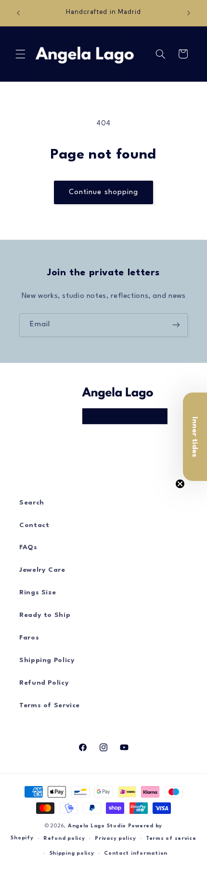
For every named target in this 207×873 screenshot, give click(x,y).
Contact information (136, 853)
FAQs (28, 547)
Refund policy (64, 838)
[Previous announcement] (18, 13)
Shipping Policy (47, 660)
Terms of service (171, 838)
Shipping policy (72, 853)
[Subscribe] (176, 325)
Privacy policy (115, 838)
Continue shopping (103, 192)
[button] (20, 54)
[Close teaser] (180, 484)
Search (31, 503)
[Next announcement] (188, 13)
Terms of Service (49, 705)
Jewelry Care (42, 570)
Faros (29, 638)
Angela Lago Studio (97, 826)
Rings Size (37, 593)
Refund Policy (44, 683)
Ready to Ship (44, 615)
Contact (34, 525)
